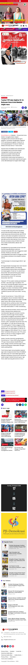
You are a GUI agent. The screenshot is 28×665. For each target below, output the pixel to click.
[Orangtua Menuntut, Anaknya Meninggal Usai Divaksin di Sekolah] (21, 428)
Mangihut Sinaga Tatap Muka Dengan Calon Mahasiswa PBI (17, 559)
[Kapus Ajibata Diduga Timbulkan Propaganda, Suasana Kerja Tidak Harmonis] (7, 442)
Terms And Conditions (7, 658)
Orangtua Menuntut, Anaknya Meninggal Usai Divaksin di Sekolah (20, 435)
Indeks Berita (18, 655)
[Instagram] (13, 646)
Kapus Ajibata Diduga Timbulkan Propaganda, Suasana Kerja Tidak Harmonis (7, 449)
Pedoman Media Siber (6, 653)
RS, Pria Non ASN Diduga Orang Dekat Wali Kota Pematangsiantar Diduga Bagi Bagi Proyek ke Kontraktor (20, 449)
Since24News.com (6, 135)
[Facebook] (17, 405)
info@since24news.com (10, 639)
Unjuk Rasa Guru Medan (12, 395)
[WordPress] (10, 646)
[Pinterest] (7, 646)
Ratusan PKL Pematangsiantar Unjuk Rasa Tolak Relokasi (21, 421)
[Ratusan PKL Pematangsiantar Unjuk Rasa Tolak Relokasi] (21, 414)
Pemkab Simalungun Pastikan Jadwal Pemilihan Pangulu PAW (7, 421)
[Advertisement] (14, 80)
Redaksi (12, 651)
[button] (21, 26)
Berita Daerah (4, 97)
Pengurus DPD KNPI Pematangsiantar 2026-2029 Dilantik (6, 435)
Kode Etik (18, 651)
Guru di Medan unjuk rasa (9, 393)
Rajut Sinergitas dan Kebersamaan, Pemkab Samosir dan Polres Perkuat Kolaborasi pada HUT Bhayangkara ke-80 (16, 553)
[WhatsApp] (25, 405)
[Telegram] (23, 405)
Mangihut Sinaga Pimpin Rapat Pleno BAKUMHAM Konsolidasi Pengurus (17, 573)
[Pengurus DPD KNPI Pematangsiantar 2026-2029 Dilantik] (7, 428)
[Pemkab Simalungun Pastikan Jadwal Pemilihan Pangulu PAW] (7, 414)
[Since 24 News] (10, 25)
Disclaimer (13, 657)
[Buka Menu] (23, 26)
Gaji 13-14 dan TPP (11, 391)
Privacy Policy (4, 651)
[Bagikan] (25, 107)
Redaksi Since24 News (5, 107)
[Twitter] (20, 405)
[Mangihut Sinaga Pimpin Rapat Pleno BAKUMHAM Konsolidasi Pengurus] (5, 574)
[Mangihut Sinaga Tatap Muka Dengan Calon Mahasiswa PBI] (5, 560)
